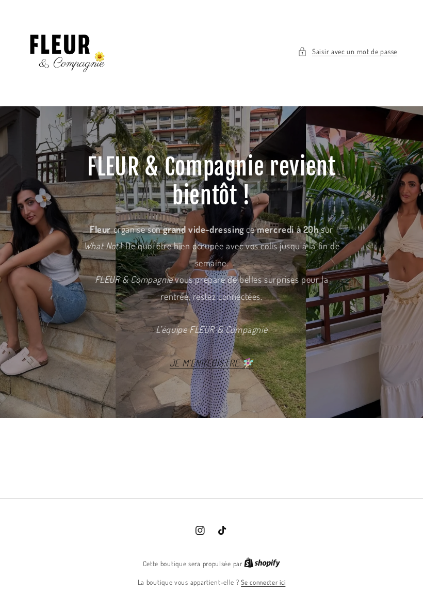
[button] (347, 51)
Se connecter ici (263, 582)
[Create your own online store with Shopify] (262, 563)
